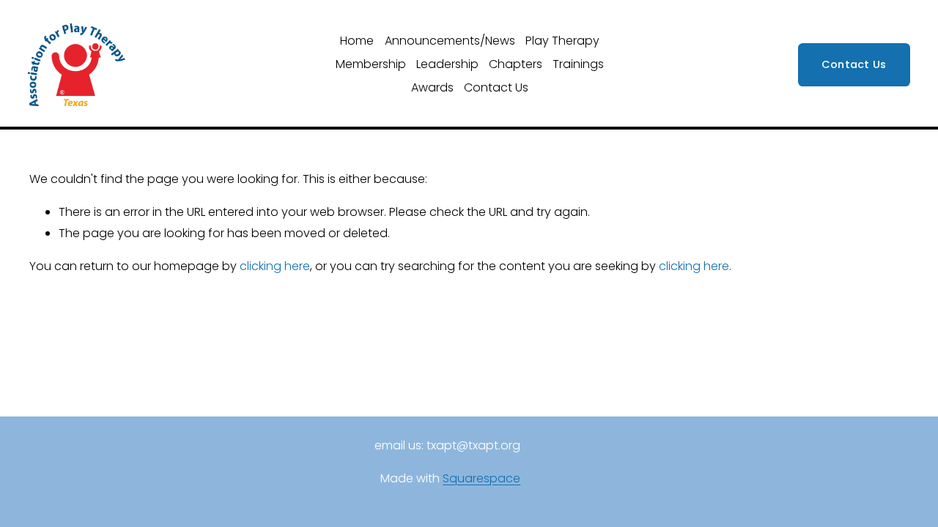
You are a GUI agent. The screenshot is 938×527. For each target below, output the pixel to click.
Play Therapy (562, 40)
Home (357, 40)
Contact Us (496, 87)
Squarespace (481, 478)
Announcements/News (450, 40)
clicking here (275, 266)
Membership (371, 64)
